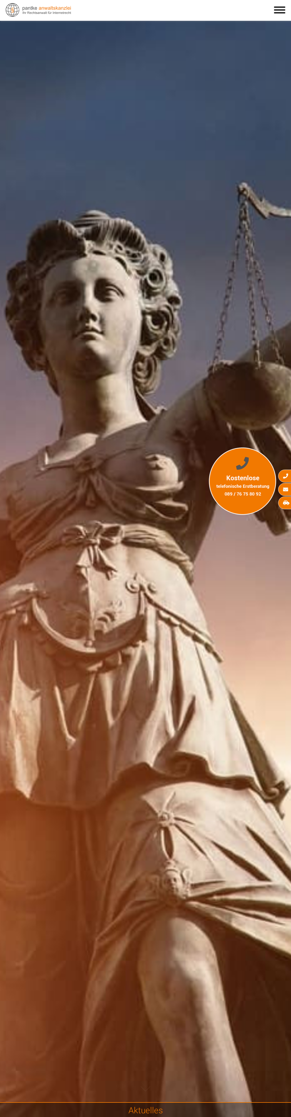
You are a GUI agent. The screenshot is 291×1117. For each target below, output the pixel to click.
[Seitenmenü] (280, 10)
